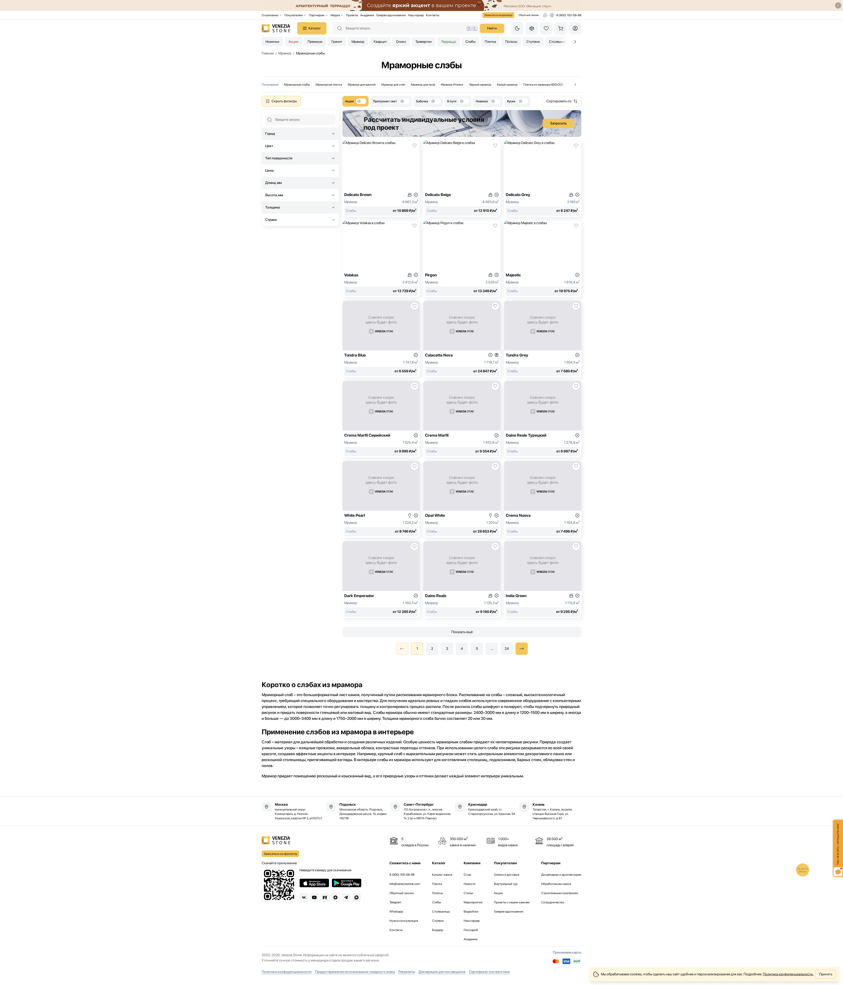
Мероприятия (473, 902)
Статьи (468, 893)
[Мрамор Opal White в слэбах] (462, 499)
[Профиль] (575, 28)
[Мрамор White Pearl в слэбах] (381, 499)
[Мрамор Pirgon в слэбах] (462, 258)
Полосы (511, 42)
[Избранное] (546, 28)
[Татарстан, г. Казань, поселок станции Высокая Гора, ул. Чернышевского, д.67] (550, 811)
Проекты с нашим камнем (512, 902)
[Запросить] (462, 123)
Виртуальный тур (505, 884)
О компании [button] (270, 15)
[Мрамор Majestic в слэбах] (542, 258)
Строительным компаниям (559, 893)
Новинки (272, 42)
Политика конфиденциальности (287, 972)
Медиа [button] (335, 15)
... (491, 648)
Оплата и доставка (506, 874)
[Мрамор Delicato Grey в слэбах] (542, 178)
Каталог (314, 28)
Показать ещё (462, 632)
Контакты (432, 15)
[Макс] (356, 897)
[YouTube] (314, 897)
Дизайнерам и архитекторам (561, 874)
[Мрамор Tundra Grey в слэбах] (542, 339)
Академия (367, 15)
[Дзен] (335, 897)
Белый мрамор (507, 84)
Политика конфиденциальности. (788, 974)
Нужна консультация (403, 920)
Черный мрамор (480, 84)
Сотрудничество (552, 902)
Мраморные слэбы (297, 84)
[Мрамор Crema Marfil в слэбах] (462, 419)
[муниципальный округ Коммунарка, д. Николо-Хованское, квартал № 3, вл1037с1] (293, 811)
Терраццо (448, 42)
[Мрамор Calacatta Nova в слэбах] (462, 339)
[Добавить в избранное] (414, 145)
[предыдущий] (575, 41)
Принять (825, 974)
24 (507, 648)
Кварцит (380, 42)
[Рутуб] (325, 897)
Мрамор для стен (393, 84)
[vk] (303, 897)
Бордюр (437, 930)
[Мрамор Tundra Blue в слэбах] (381, 339)
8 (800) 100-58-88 (401, 874)
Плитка (490, 42)
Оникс (401, 42)
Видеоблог (471, 911)
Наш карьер (416, 15)
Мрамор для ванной (362, 84)
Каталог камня (442, 874)
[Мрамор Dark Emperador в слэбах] (381, 579)
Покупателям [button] (294, 15)
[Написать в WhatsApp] (545, 15)
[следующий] (521, 649)
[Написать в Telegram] (552, 15)
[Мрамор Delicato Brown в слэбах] (381, 178)
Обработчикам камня (556, 884)
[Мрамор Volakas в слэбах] (381, 258)
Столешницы (441, 911)
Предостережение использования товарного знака (355, 972)
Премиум (315, 42)
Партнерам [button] (316, 15)
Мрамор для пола (423, 84)
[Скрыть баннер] (838, 5)
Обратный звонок (529, 15)
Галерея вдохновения (391, 15)
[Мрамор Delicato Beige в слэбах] (462, 178)
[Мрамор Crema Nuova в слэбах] (542, 499)
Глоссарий (471, 930)
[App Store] (314, 883)
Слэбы (470, 42)
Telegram (395, 902)
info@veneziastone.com (404, 884)
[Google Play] (346, 883)
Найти (492, 28)
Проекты (352, 15)
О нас (467, 874)
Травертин (423, 42)
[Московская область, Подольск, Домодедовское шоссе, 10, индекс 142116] (357, 811)
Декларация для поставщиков (441, 972)
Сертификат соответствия (489, 972)
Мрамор (357, 42)
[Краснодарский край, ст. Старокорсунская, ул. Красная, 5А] (486, 809)
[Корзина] (561, 28)
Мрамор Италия (452, 84)
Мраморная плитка (329, 84)
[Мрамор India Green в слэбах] (542, 579)
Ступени (533, 42)
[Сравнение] (532, 28)
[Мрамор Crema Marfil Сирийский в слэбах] (381, 419)
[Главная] (276, 28)
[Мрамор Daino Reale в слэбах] (462, 579)
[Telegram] (346, 897)
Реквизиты (406, 972)
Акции (293, 42)
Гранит (336, 42)
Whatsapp (396, 911)
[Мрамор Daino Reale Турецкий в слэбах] (542, 419)
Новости (470, 884)
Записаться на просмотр (498, 15)
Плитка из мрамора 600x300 (543, 84)
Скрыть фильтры (284, 101)
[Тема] (517, 28)
